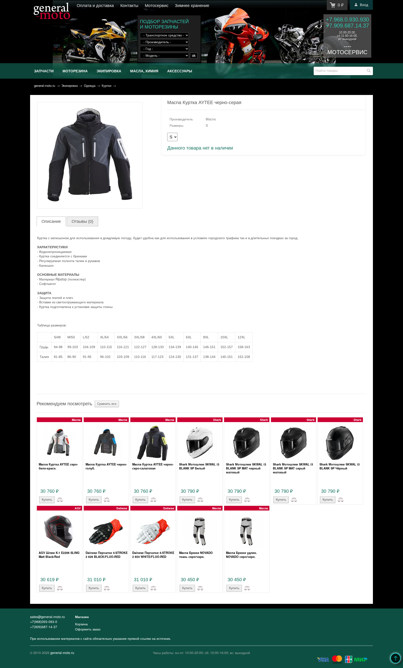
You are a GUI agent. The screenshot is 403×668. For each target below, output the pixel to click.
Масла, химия (144, 70)
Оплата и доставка (95, 5)
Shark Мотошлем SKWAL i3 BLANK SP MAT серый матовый (293, 468)
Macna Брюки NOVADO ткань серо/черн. (196, 555)
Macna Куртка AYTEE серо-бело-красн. (58, 466)
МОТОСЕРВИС (347, 52)
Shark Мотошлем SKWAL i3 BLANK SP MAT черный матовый (246, 468)
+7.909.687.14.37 (347, 25)
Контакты (129, 5)
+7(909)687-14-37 (43, 626)
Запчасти (44, 70)
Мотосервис (156, 5)
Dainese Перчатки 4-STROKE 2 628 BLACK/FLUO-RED (107, 555)
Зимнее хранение (192, 5)
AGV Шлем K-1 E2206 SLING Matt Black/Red (59, 555)
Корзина (81, 624)
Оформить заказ (87, 629)
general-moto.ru (44, 85)
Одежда (89, 85)
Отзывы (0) (82, 221)
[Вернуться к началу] (395, 658)
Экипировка (109, 70)
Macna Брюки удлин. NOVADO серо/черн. (241, 555)
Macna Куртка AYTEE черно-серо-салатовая (153, 466)
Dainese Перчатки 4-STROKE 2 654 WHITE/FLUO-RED (153, 555)
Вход (364, 4)
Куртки (106, 85)
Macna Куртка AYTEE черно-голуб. (106, 466)
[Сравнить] (59, 499)
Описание (51, 221)
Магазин (82, 616)
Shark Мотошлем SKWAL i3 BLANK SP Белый (199, 466)
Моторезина (75, 70)
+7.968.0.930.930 (347, 19)
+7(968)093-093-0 (43, 621)
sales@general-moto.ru (47, 616)
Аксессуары (179, 70)
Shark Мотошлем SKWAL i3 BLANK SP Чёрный (340, 466)
